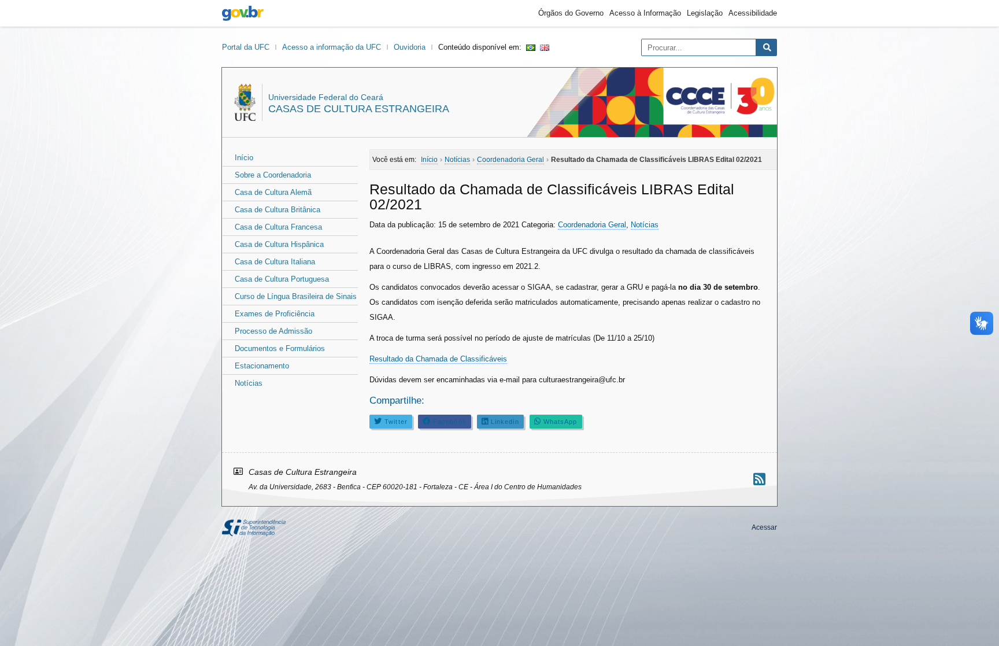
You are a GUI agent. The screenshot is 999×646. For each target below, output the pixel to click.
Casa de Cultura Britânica (277, 209)
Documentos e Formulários (280, 348)
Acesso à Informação (645, 13)
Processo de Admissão (273, 331)
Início (244, 157)
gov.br (243, 13)
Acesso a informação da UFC (331, 47)
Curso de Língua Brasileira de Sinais (296, 296)
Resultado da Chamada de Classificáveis (438, 359)
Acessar (764, 527)
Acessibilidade (752, 13)
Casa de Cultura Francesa (278, 227)
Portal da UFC (245, 47)
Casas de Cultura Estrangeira (358, 109)
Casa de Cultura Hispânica (279, 244)
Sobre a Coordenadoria (273, 175)
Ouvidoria (410, 47)
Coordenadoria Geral (592, 224)
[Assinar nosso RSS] (759, 479)
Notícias (248, 383)
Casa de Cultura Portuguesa (282, 279)
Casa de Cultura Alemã (273, 192)
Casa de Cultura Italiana (275, 261)
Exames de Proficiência (274, 313)
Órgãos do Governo (571, 13)
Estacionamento (262, 365)
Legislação (705, 13)
